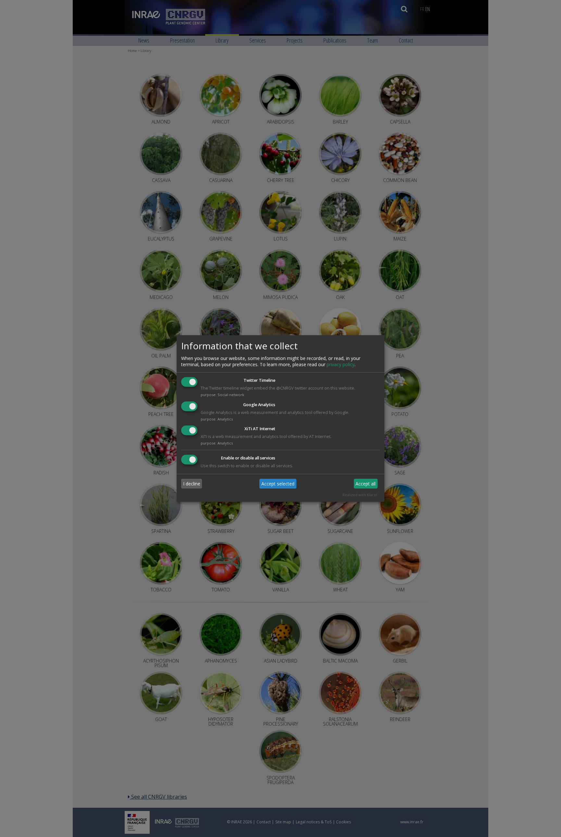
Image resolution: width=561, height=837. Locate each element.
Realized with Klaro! (360, 495)
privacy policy (341, 364)
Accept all (365, 484)
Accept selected (277, 484)
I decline (191, 484)
